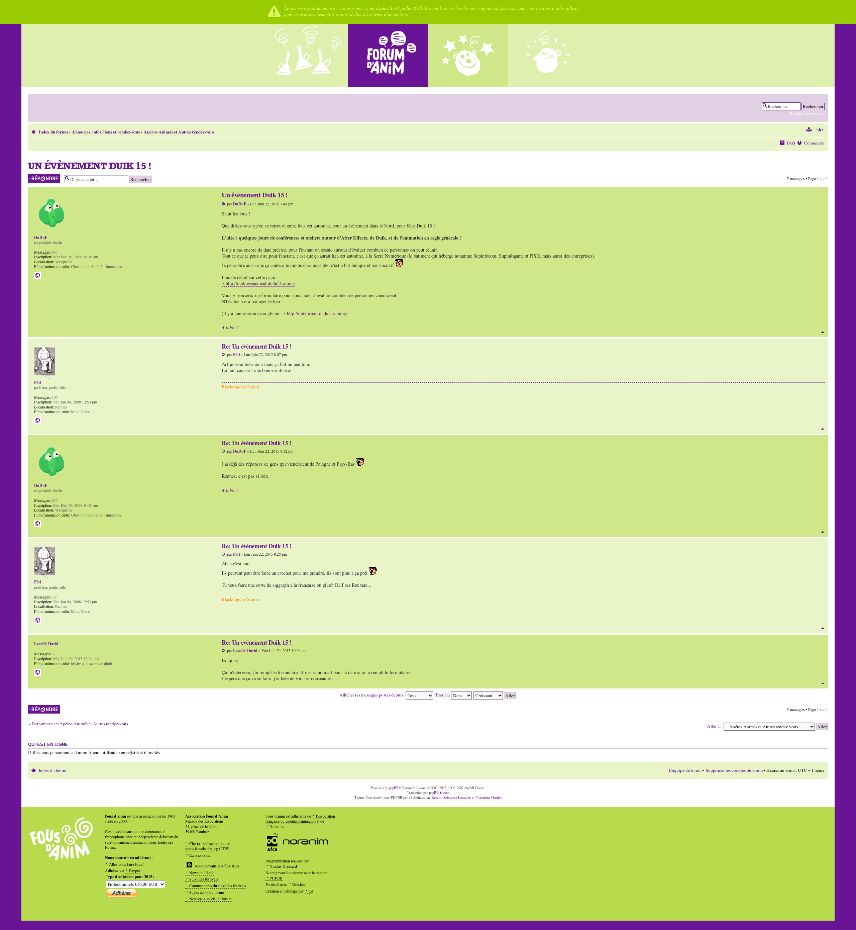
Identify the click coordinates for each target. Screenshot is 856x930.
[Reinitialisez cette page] (388, 55)
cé (410, 797)
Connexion (814, 143)
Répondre (35, 176)
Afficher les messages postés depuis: (372, 695)
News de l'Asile (201, 872)
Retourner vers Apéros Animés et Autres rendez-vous (80, 724)
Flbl (236, 354)
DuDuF (239, 204)
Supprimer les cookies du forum (734, 770)
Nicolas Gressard (283, 866)
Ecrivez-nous (199, 855)
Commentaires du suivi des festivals (217, 885)
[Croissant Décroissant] (495, 695)
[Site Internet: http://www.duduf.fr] (37, 275)
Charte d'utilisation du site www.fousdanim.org (207, 846)
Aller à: (714, 726)
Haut (823, 332)
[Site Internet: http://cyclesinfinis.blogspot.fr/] (37, 672)
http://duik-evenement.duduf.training (260, 283)
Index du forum (53, 131)
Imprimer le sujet (809, 130)
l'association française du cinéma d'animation (300, 818)
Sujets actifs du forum (206, 892)
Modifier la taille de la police (820, 130)
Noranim (277, 826)
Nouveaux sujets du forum (210, 898)
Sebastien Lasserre (457, 797)
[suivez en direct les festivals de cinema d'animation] (468, 55)
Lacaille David (245, 650)
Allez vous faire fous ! (126, 864)
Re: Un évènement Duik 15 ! (257, 346)
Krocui (436, 797)
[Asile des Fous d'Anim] (308, 55)
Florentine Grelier (488, 797)
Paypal (134, 870)
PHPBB (276, 877)
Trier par (443, 695)
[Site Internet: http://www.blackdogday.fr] (37, 420)
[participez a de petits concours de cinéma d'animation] (548, 55)
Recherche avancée (807, 113)
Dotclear (299, 884)
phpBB (394, 787)
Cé (311, 891)
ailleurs (573, 8)
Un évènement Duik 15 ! (89, 166)
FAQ (791, 143)
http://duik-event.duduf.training (316, 313)
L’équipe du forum (685, 770)
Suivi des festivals (203, 878)
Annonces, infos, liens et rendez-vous (106, 131)
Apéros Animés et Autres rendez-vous (179, 131)
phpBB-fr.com (439, 792)
